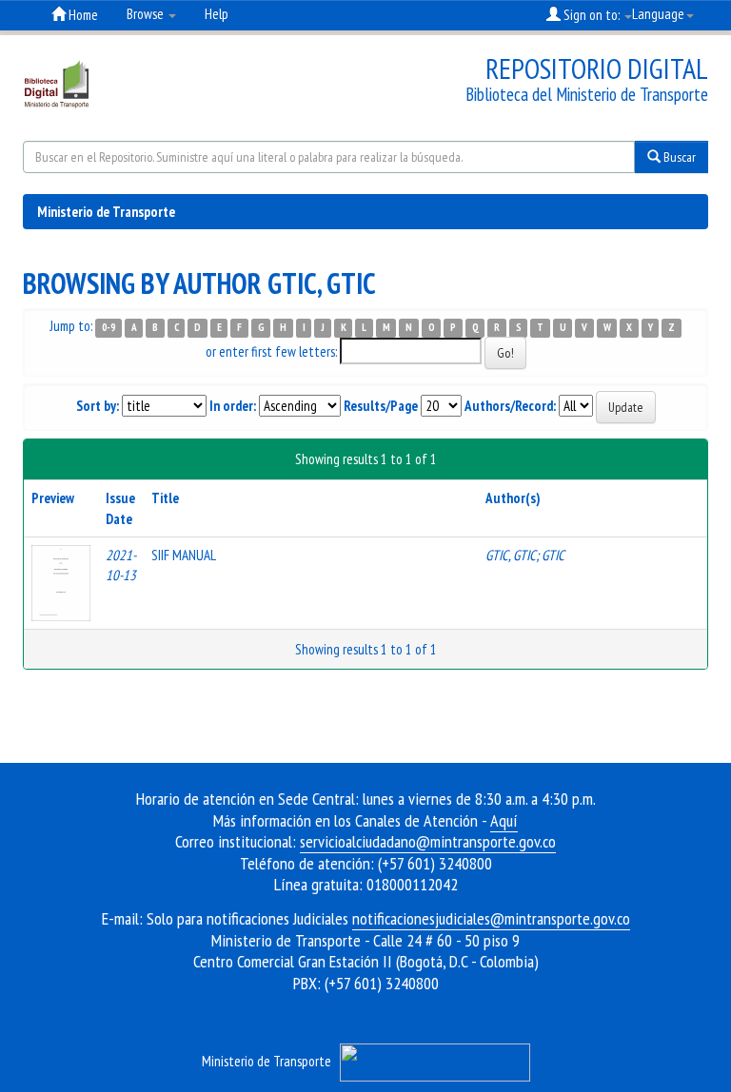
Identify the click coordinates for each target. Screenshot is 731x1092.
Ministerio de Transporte (106, 212)
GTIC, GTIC (510, 555)
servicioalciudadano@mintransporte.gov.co (428, 841)
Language (658, 14)
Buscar (678, 157)
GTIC (553, 555)
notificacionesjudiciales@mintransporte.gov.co (491, 918)
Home (82, 15)
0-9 (108, 327)
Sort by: (97, 406)
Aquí (504, 820)
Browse (147, 14)
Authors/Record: (510, 406)
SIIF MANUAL (183, 555)
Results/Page (381, 406)
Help (216, 14)
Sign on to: (591, 15)
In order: (232, 406)
